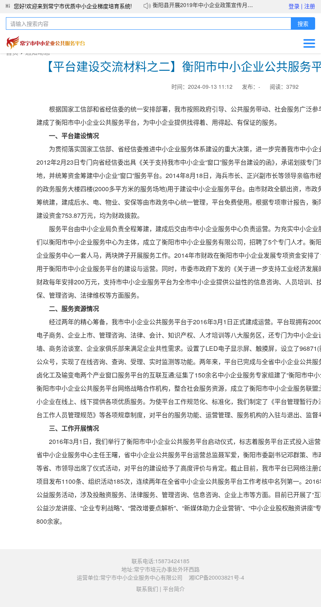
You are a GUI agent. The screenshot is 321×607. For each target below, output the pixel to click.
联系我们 (147, 589)
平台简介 (174, 589)
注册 (309, 6)
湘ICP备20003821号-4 (216, 577)
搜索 (303, 24)
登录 (296, 6)
